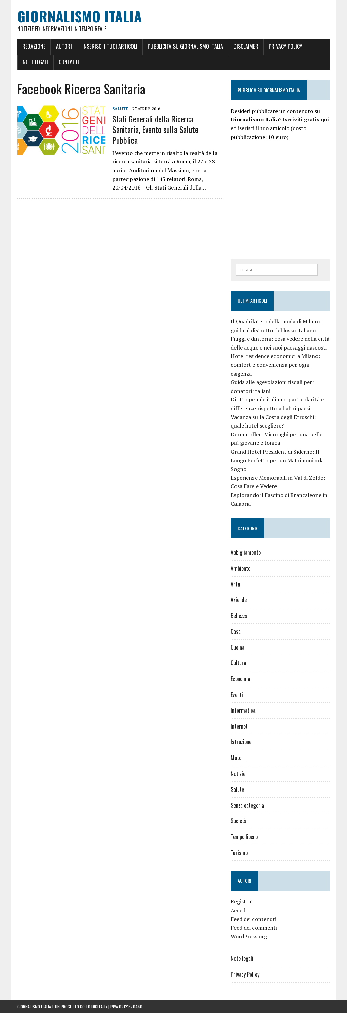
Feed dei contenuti (254, 919)
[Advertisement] (288, 199)
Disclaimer (245, 46)
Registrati (243, 901)
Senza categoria (247, 805)
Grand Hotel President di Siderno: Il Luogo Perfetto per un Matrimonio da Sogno (277, 460)
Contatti (69, 62)
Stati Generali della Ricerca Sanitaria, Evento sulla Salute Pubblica (155, 129)
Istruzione (241, 742)
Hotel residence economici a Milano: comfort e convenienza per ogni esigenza (275, 364)
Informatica (243, 710)
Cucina (237, 647)
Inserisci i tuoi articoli (109, 46)
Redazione (33, 46)
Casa (236, 631)
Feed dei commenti (254, 927)
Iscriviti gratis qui (306, 119)
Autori (64, 46)
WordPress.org (249, 936)
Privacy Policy (285, 46)
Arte (235, 584)
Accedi (239, 910)
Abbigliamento (246, 552)
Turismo (239, 853)
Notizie (238, 774)
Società (238, 821)
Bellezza (239, 616)
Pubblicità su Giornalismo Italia (185, 46)
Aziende (239, 600)
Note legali (35, 62)
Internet (239, 726)
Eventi (237, 695)
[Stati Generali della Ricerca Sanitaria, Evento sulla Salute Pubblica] (61, 150)
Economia (240, 679)
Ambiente (240, 568)
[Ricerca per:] (277, 269)
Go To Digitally (93, 1006)
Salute (120, 108)
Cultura (238, 663)
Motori (238, 758)
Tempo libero (244, 837)
